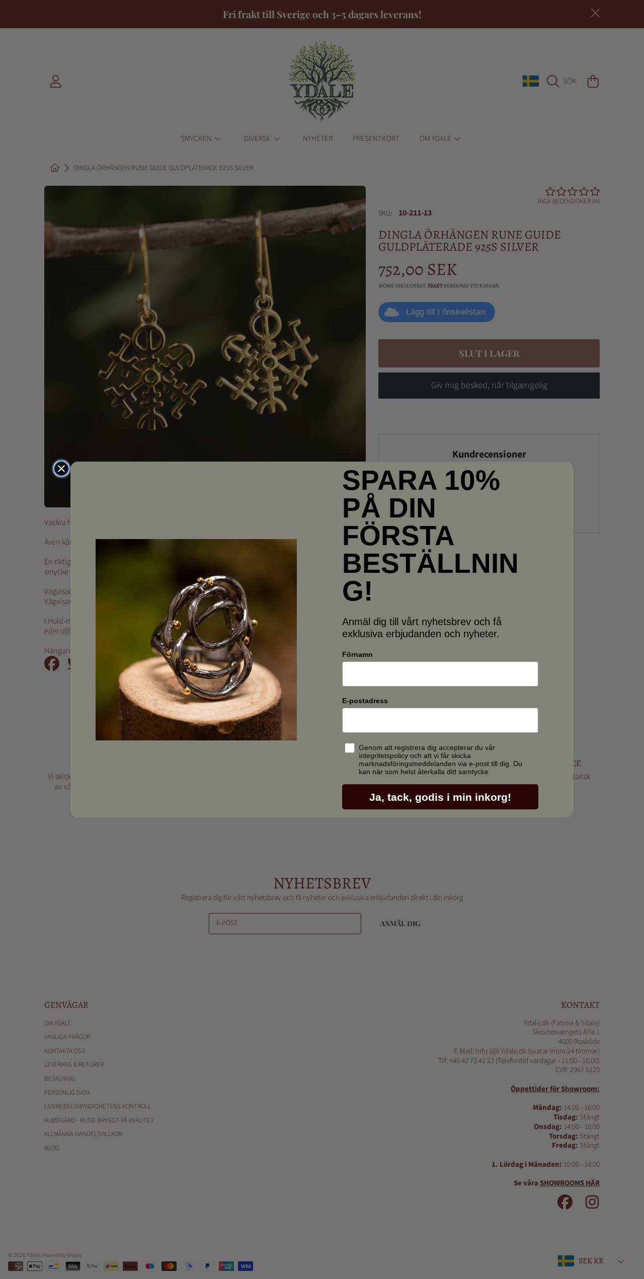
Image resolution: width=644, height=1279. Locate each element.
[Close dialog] (61, 469)
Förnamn (357, 654)
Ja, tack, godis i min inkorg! (440, 797)
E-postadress (365, 701)
